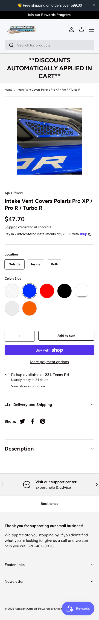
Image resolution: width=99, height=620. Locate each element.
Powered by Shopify (51, 608)
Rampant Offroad (26, 608)
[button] (81, 30)
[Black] (64, 291)
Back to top (49, 504)
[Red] (47, 291)
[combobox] (49, 45)
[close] (94, 5)
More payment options (49, 361)
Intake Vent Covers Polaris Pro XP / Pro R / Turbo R (48, 89)
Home (8, 89)
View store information (28, 386)
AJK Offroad (14, 193)
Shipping (11, 227)
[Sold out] (12, 291)
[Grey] (12, 308)
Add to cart (66, 335)
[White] (82, 291)
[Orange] (29, 308)
